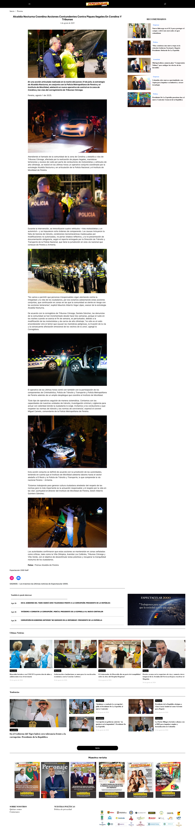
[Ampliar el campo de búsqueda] (165, 4)
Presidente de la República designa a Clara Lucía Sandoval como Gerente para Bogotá (168, 706)
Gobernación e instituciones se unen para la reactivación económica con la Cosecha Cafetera (75, 675)
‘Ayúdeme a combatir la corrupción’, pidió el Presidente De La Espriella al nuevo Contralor (62, 612)
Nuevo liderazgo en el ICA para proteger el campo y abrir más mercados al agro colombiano (168, 31)
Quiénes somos (16, 809)
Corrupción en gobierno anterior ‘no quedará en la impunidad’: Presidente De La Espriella (61, 620)
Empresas (156, 25)
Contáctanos (15, 812)
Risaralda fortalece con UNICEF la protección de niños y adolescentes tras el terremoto (31, 675)
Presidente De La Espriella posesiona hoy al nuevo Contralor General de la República (168, 98)
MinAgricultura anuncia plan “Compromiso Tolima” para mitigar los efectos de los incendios (168, 65)
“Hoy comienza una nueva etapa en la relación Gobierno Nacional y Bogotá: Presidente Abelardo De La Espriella (166, 48)
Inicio (12, 11)
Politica (155, 42)
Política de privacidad (63, 809)
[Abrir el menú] (29, 4)
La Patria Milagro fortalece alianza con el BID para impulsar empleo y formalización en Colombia (170, 724)
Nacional (158, 701)
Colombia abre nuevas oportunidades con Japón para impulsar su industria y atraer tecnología (167, 82)
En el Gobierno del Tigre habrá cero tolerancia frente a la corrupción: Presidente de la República (65, 603)
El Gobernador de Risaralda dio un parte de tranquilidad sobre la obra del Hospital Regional (119, 675)
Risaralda (13, 671)
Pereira (20, 11)
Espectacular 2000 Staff (19, 570)
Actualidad (156, 59)
